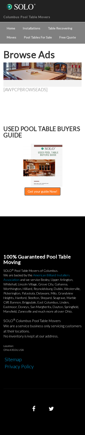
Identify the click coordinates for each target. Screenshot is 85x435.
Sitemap (13, 359)
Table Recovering (60, 28)
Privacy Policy (19, 366)
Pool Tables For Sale (38, 37)
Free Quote (67, 37)
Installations (31, 28)
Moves (11, 37)
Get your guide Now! (42, 191)
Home (11, 28)
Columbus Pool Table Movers (26, 17)
